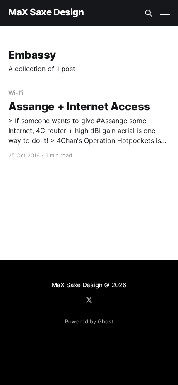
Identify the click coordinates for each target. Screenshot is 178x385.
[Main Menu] (165, 13)
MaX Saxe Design (46, 12)
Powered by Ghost (89, 321)
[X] (89, 300)
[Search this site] (148, 13)
